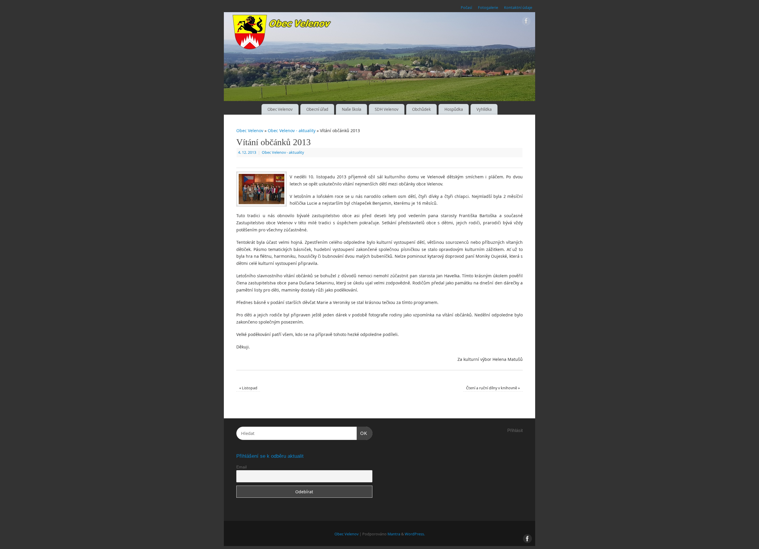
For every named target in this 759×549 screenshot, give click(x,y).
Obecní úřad (317, 109)
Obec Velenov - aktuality (291, 130)
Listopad (248, 387)
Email (241, 467)
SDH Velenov (386, 109)
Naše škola (351, 109)
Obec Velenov (280, 109)
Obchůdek (421, 109)
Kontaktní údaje (518, 7)
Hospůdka (453, 109)
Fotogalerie (488, 7)
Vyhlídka (484, 109)
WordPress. (415, 534)
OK (362, 433)
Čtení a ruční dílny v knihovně (493, 387)
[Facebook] (526, 22)
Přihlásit (515, 430)
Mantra (394, 534)
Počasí (466, 7)
